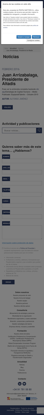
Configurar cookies (33, 40)
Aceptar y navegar (24, 37)
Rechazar (36, 37)
